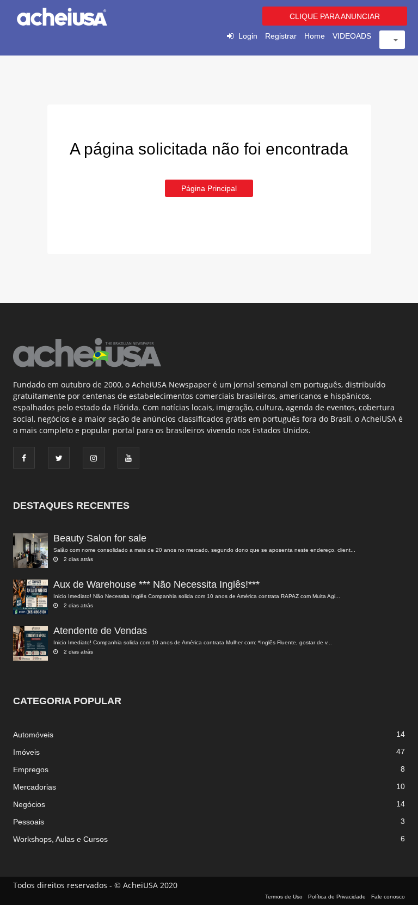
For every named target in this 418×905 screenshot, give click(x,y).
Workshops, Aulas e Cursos (60, 839)
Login (247, 36)
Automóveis (33, 734)
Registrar (281, 36)
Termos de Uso (284, 897)
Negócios (29, 804)
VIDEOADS (352, 36)
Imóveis (26, 752)
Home (314, 36)
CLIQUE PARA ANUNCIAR (335, 16)
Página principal (209, 188)
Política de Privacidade (337, 897)
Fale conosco (388, 897)
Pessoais (28, 821)
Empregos (30, 769)
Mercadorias (34, 787)
